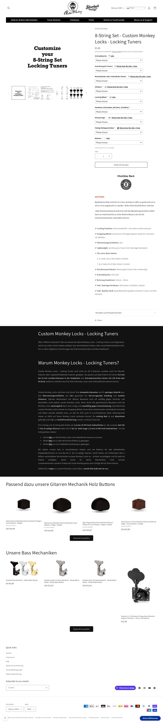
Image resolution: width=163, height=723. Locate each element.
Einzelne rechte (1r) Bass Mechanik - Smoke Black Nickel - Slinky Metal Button (61, 581)
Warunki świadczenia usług (77, 717)
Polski (131, 8)
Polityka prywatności (60, 717)
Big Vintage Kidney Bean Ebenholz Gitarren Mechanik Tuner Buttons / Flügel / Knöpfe (98, 524)
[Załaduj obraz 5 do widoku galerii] (76, 93)
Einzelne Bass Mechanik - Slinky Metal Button (22, 580)
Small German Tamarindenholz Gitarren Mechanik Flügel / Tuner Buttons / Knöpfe (138, 523)
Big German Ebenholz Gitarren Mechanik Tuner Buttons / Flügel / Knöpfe (60, 524)
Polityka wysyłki (94, 717)
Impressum (10, 657)
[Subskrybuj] (46, 688)
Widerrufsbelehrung (13, 674)
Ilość (96, 151)
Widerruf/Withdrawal (150, 718)
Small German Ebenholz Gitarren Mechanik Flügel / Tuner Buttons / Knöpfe (24, 522)
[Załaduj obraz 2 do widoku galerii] (33, 93)
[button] (8, 8)
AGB (7, 661)
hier (50, 440)
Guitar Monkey (15, 717)
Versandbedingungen (14, 670)
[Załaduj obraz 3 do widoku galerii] (47, 93)
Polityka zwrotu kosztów (43, 717)
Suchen (9, 653)
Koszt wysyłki (116, 51)
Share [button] (99, 320)
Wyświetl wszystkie (81, 538)
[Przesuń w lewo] (8, 92)
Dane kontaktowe (117, 717)
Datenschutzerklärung (14, 666)
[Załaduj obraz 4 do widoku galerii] (62, 93)
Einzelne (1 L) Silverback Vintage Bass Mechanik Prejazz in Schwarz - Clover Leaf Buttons (138, 617)
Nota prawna (105, 717)
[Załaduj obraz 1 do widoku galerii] (18, 93)
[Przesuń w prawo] (86, 92)
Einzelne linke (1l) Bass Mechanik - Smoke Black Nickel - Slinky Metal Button (99, 581)
